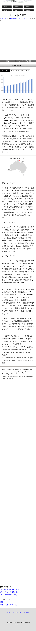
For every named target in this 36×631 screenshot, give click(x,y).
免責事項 (26, 612)
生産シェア (15, 70)
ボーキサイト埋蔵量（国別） (10, 592)
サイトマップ (17, 612)
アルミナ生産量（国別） (9, 595)
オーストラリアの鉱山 (23, 61)
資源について (4, 18)
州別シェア (25, 70)
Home (8, 612)
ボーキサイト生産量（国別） (10, 589)
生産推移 (5, 70)
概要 (7, 61)
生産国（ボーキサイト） (9, 605)
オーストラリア (22, 18)
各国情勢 (13, 18)
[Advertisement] (18, 41)
